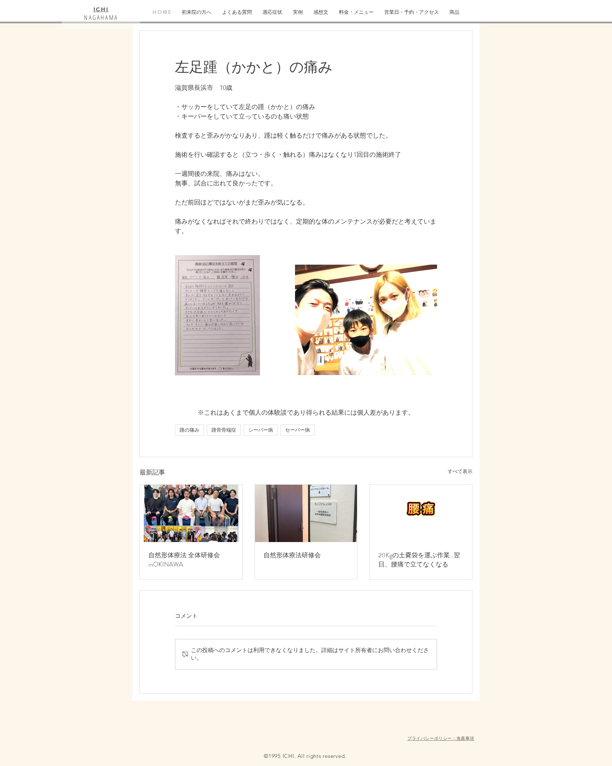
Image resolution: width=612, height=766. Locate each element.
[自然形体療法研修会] (306, 513)
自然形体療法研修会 (292, 555)
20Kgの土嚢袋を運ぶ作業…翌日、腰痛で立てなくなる (419, 560)
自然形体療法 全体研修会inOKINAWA (184, 560)
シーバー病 (260, 430)
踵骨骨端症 (223, 430)
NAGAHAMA (101, 17)
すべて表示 (460, 471)
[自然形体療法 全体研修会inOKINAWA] (191, 513)
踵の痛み (189, 430)
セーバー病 (297, 430)
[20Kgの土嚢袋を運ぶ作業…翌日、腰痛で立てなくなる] (421, 513)
